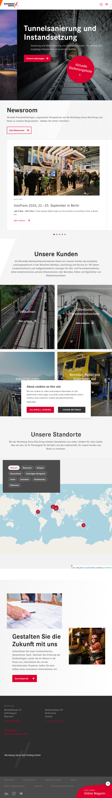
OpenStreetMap (90, 567)
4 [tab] (62, 234)
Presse (74, 779)
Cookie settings (72, 410)
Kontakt (38, 786)
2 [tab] (56, 234)
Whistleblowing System (62, 786)
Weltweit (14, 467)
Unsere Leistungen (18, 58)
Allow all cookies (40, 410)
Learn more (31, 402)
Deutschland (15, 473)
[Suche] (101, 4)
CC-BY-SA (107, 567)
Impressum (9, 779)
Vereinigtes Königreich (35, 473)
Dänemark (14, 485)
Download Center (53, 779)
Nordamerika (39, 479)
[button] (55, 508)
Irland (12, 479)
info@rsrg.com (10, 730)
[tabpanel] (57, 184)
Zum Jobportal (21, 678)
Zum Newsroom (16, 130)
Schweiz (40, 467)
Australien (24, 479)
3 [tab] (59, 234)
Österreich (27, 467)
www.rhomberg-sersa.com (15, 733)
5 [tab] (65, 234)
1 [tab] (54, 234)
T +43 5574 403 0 (12, 721)
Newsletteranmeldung (14, 786)
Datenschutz (29, 779)
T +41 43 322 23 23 (54, 721)
